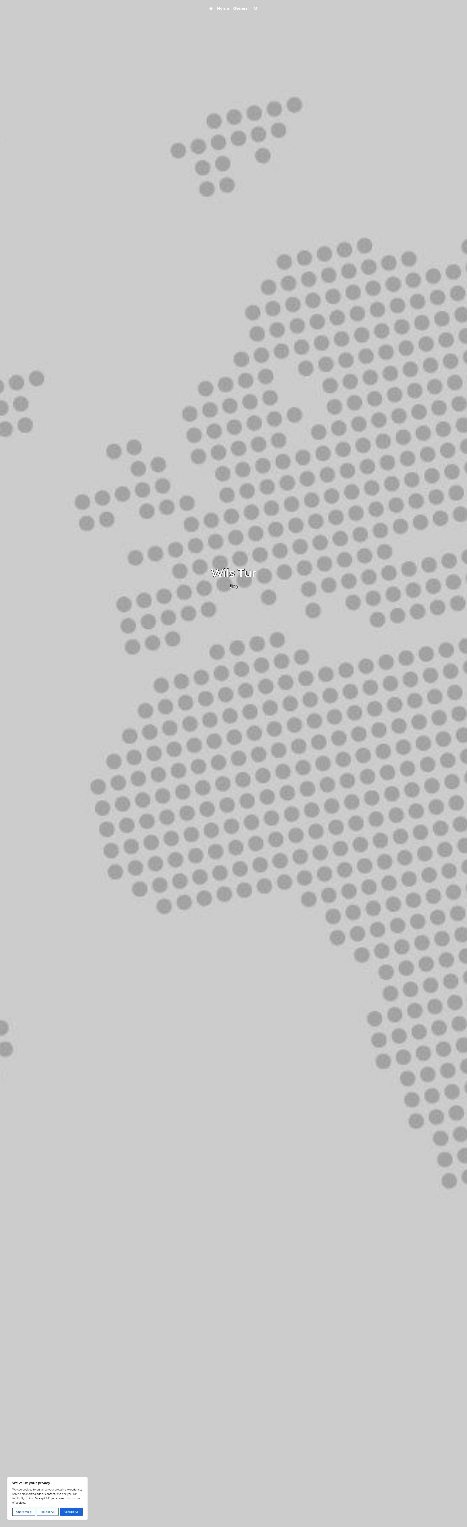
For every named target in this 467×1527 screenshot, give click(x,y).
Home (223, 8)
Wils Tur (233, 573)
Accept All (71, 1511)
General (241, 8)
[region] (47, 1498)
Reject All (48, 1511)
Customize (23, 1511)
